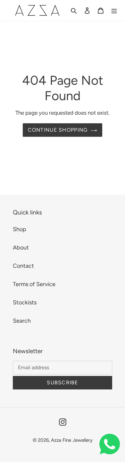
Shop (19, 229)
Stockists (25, 302)
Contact (23, 265)
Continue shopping (58, 130)
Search (22, 320)
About (21, 247)
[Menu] (114, 10)
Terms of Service (34, 284)
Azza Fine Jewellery (72, 440)
